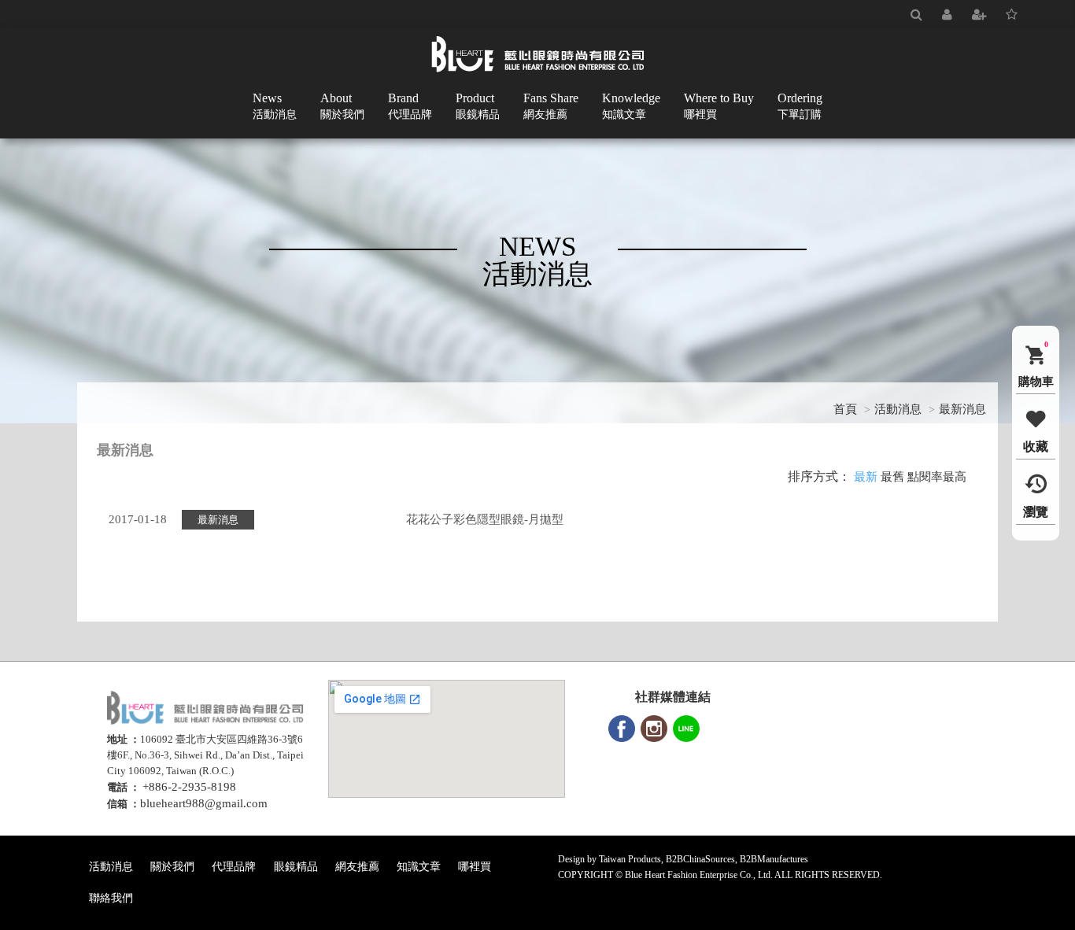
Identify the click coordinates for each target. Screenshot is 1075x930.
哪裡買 (474, 867)
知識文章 (419, 867)
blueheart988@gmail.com (204, 803)
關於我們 (172, 867)
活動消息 (898, 409)
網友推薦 (357, 867)
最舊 (892, 477)
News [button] (275, 105)
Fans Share (550, 105)
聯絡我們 (111, 898)
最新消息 (962, 409)
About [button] (342, 105)
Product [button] (478, 105)
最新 (865, 477)
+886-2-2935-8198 (189, 787)
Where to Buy (719, 105)
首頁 (845, 409)
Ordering (800, 105)
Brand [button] (410, 105)
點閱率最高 (936, 477)
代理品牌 (234, 867)
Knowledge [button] (631, 105)
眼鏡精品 (296, 867)
